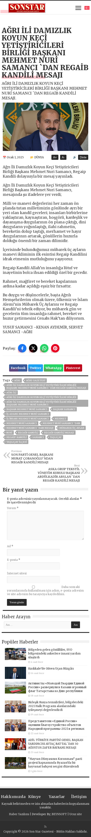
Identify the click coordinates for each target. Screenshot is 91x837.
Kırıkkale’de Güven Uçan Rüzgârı (51, 668)
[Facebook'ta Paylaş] (22, 348)
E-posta (13, 560)
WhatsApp (54, 368)
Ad (10, 546)
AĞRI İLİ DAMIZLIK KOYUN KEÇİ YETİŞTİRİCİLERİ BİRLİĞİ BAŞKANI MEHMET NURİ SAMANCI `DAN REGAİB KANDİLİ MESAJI (46, 386)
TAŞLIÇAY (56, 437)
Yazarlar (57, 796)
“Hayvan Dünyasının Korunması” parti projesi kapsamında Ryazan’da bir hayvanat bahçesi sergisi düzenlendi (55, 762)
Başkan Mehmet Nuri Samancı (26, 409)
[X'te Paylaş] (33, 348)
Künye (34, 796)
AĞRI (17, 380)
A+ (55, 157)
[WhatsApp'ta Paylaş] (44, 348)
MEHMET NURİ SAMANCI (21, 423)
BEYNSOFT (59, 814)
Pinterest (73, 368)
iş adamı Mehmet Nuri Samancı (27, 413)
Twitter (35, 368)
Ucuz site (75, 814)
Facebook (18, 368)
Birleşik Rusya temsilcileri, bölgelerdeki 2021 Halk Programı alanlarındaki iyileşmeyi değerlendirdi (55, 706)
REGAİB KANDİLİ (28, 432)
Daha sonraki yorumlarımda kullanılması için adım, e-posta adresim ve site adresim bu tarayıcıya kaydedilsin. (45, 590)
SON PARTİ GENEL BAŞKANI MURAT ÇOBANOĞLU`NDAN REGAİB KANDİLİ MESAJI (32, 457)
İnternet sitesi (17, 573)
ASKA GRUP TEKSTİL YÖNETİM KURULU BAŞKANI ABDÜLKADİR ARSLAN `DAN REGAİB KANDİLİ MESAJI (58, 473)
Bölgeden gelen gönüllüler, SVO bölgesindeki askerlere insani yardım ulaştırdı (54, 653)
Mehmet (60, 418)
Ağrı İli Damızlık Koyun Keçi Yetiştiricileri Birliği (41, 397)
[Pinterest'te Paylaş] (55, 348)
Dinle (83, 157)
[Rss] (45, 826)
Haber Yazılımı (19, 814)
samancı (38, 437)
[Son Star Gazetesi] (27, 7)
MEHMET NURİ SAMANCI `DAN (61, 423)
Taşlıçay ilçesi (16, 441)
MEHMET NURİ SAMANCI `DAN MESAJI (30, 427)
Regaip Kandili (16, 437)
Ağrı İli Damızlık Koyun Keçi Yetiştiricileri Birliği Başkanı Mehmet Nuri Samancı (41, 403)
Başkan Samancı (64, 409)
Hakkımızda (12, 796)
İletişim (79, 796)
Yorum (13, 508)
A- (63, 157)
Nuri (9, 432)
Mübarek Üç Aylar (71, 427)
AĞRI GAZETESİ (35, 380)
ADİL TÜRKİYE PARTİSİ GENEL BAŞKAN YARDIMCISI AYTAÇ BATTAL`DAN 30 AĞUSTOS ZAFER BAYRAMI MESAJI (55, 743)
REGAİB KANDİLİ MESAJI (59, 432)
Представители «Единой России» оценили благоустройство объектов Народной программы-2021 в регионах (56, 725)
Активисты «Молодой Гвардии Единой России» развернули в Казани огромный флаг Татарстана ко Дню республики (57, 687)
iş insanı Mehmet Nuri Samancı (27, 418)
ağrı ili (11, 392)
